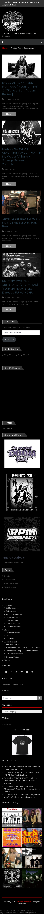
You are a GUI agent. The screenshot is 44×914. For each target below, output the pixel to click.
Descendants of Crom (13, 562)
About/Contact (10, 642)
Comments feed (11, 583)
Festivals (10, 639)
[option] (27, 2)
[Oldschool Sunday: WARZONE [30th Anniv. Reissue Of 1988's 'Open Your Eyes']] (12, 818)
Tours (8, 636)
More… (9, 114)
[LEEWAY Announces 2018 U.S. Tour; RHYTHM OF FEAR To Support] (12, 879)
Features (8, 605)
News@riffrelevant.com (12, 685)
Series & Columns (14, 614)
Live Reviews (12, 620)
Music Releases (13, 632)
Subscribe (9, 339)
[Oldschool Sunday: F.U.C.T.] (32, 858)
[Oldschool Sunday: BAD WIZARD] (12, 858)
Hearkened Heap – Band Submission (22, 651)
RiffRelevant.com (23, 902)
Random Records (13, 627)
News (6, 630)
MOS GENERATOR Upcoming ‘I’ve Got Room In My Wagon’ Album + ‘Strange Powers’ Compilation (21, 156)
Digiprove (31, 913)
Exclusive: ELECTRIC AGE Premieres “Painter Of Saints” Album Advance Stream (20, 780)
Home (7, 660)
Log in (7, 576)
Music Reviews (12, 617)
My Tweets (7, 428)
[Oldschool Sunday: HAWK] (32, 818)
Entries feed (9, 580)
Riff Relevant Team (14, 654)
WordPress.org (11, 587)
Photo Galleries (13, 624)
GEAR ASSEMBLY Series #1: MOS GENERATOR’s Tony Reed (21, 222)
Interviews (11, 611)
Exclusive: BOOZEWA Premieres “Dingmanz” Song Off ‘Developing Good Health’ (22, 789)
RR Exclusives (12, 608)
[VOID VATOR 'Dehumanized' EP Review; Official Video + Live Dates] (12, 838)
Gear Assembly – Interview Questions (23, 648)
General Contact (13, 644)
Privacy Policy (12, 657)
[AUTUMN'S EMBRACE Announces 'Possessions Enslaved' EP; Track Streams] (32, 838)
